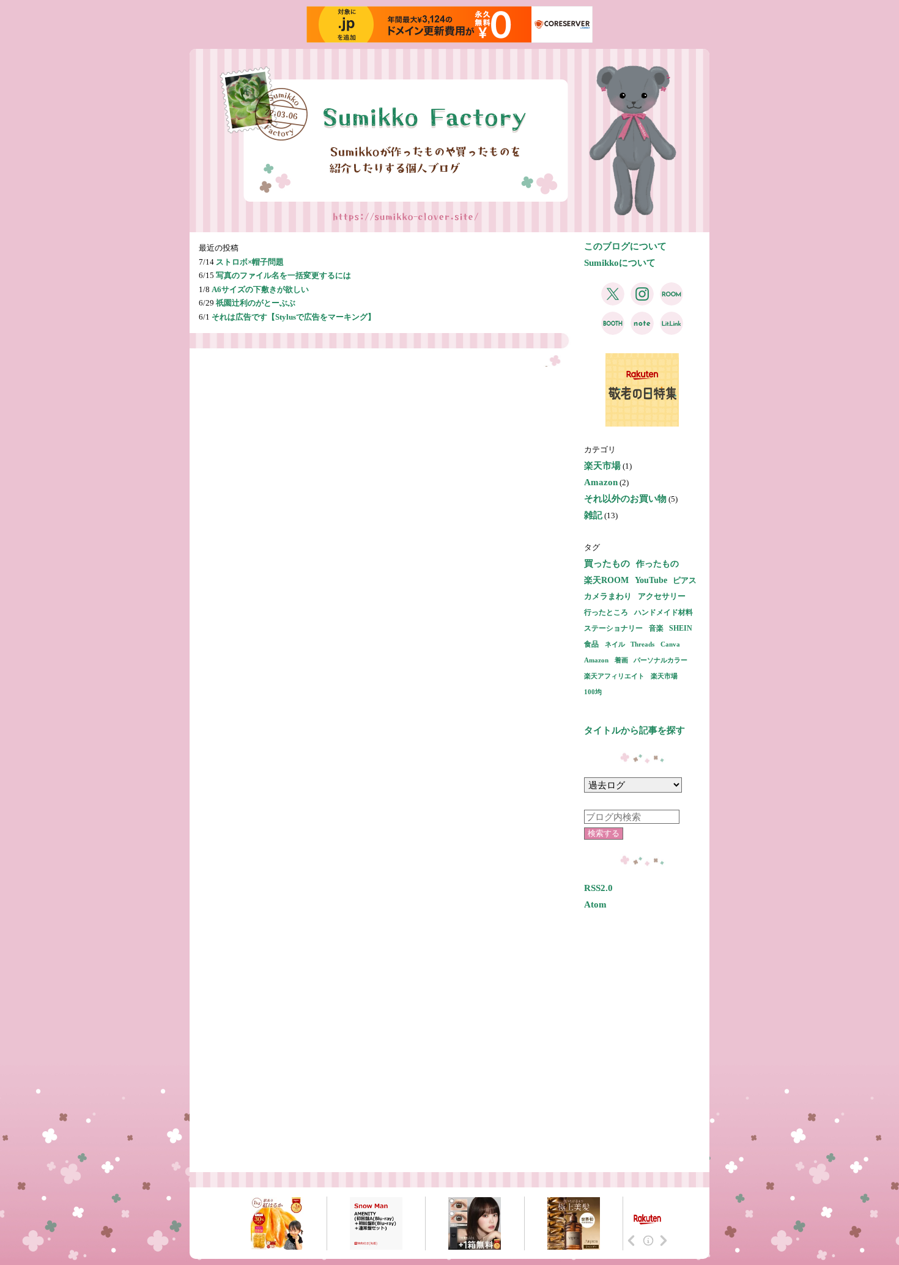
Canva (670, 644)
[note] (642, 329)
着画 (621, 660)
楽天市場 (602, 466)
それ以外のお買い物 (625, 499)
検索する (604, 833)
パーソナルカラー (660, 660)
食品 (591, 644)
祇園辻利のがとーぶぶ (255, 302)
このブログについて (625, 246)
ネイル (615, 644)
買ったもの (607, 563)
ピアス (685, 580)
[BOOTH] (612, 329)
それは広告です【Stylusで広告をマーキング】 (294, 316)
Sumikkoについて (620, 263)
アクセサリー (662, 596)
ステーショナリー (613, 628)
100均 (593, 691)
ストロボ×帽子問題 (250, 261)
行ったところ (606, 612)
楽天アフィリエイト (614, 676)
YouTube (651, 580)
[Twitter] (612, 300)
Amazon (601, 482)
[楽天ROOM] (671, 300)
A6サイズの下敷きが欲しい (260, 289)
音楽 (656, 628)
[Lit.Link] (671, 329)
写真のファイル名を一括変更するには (283, 275)
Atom (595, 904)
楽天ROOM (606, 580)
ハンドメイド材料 (663, 612)
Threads (642, 644)
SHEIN (680, 628)
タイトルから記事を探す (634, 730)
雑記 (593, 515)
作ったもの (657, 563)
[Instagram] (642, 300)
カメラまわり (608, 596)
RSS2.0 (598, 888)
